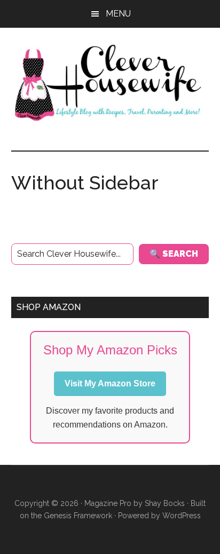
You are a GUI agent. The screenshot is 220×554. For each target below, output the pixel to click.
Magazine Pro (107, 503)
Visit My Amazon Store (110, 383)
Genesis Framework (78, 515)
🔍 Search (174, 254)
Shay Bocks (165, 503)
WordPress (181, 515)
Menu (118, 14)
